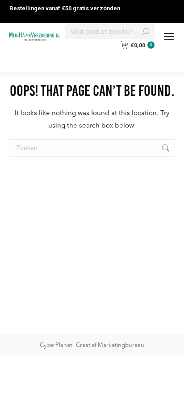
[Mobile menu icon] (169, 36)
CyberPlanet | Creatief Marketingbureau (92, 345)
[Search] (145, 31)
